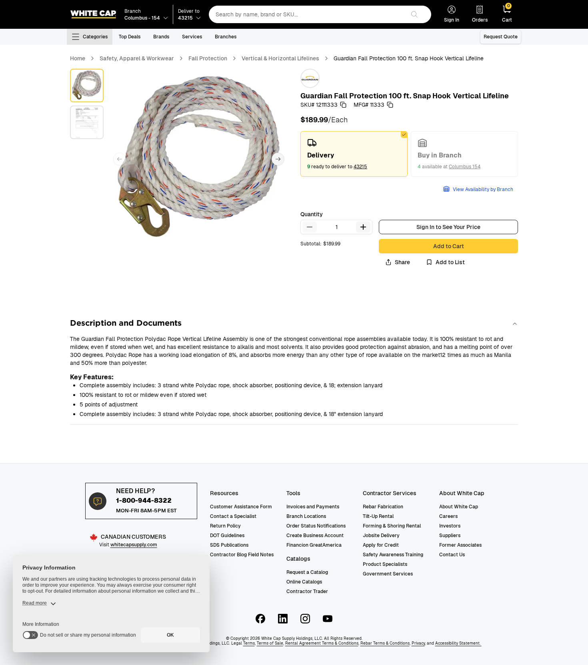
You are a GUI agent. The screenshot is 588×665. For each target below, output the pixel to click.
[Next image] (278, 159)
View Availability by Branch (483, 189)
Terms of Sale (270, 643)
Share (402, 262)
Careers (448, 516)
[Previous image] (119, 159)
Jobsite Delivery (381, 535)
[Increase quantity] (363, 227)
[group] (409, 154)
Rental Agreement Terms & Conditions (321, 643)
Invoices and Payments (312, 507)
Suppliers (449, 535)
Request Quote (501, 37)
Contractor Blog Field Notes (242, 555)
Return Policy (225, 526)
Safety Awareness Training (393, 555)
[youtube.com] (327, 618)
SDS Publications (229, 545)
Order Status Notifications (316, 526)
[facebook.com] (260, 618)
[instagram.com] (305, 618)
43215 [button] (360, 166)
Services (192, 37)
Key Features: (92, 377)
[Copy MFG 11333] (390, 105)
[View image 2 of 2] (87, 122)
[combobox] (307, 14)
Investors (449, 526)
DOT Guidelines (227, 535)
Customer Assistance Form (241, 507)
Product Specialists (385, 564)
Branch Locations (306, 516)
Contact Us (452, 555)
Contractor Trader (307, 591)
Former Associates (460, 545)
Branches (225, 37)
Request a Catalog (307, 572)
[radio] (354, 154)
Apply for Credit (381, 545)
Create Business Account (315, 535)
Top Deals (129, 37)
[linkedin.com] (283, 618)
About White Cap (458, 507)
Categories (95, 37)
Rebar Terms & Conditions (385, 643)
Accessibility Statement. (458, 643)
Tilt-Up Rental (378, 516)
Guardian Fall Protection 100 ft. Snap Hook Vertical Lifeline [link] (409, 58)
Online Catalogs (304, 582)
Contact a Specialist (233, 516)
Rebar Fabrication (383, 507)
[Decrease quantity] (309, 227)
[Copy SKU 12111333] (343, 105)
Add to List (450, 262)
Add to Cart (448, 246)
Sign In (451, 20)
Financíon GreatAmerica (314, 545)
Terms (249, 643)
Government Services (388, 574)
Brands (161, 37)
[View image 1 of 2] (87, 85)
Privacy (418, 643)
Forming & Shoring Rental (392, 526)
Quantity (311, 214)
